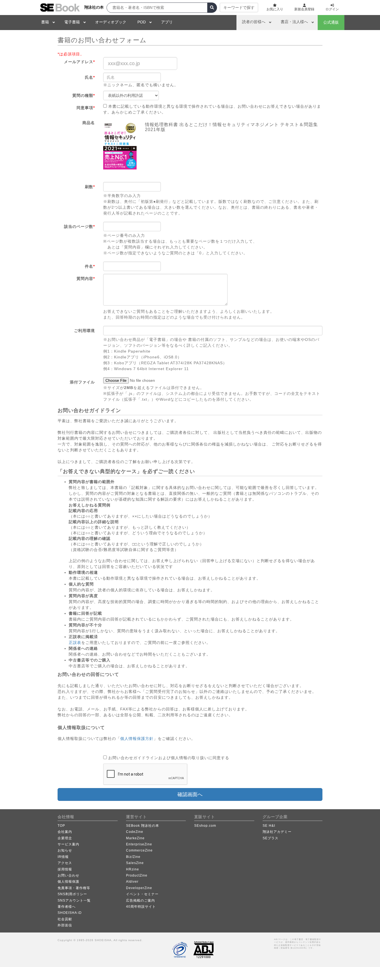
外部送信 (65, 925)
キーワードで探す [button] (239, 7)
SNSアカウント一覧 (74, 900)
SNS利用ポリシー (72, 894)
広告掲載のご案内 (140, 900)
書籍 (45, 22)
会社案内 (65, 832)
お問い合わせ (68, 875)
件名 (90, 266)
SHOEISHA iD (70, 913)
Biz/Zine (133, 857)
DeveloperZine (139, 888)
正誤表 (75, 642)
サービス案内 (68, 844)
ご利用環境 (84, 330)
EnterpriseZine (139, 844)
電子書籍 (72, 22)
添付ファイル (82, 382)
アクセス (65, 863)
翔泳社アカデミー (277, 832)
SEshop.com (205, 826)
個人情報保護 (68, 882)
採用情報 (65, 869)
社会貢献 (65, 919)
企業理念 (65, 838)
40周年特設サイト (141, 907)
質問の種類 (83, 95)
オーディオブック (110, 22)
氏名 (90, 77)
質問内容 (86, 278)
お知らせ (65, 850)
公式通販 (331, 22)
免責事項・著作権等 (74, 888)
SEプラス (270, 838)
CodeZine (134, 832)
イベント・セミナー (142, 894)
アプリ (167, 22)
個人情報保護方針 (137, 738)
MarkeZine (135, 838)
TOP (61, 826)
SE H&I (269, 826)
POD (141, 22)
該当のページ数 (79, 226)
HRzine (132, 869)
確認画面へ (190, 794)
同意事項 (86, 107)
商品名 (88, 122)
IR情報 (63, 857)
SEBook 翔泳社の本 (142, 826)
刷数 (90, 186)
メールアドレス (79, 62)
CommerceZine (139, 850)
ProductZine (136, 875)
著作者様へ (67, 907)
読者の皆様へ (253, 21)
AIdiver (132, 882)
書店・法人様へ (294, 21)
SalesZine (135, 863)
